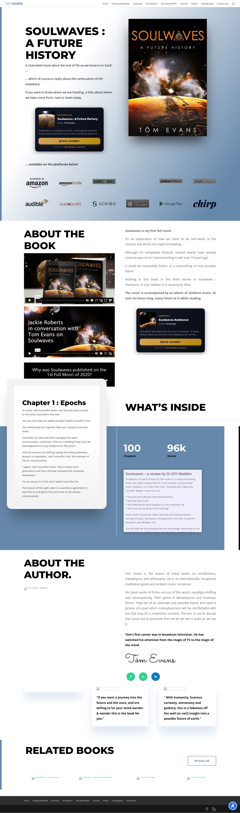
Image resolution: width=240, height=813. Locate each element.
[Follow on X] (143, 676)
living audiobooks (121, 3)
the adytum (151, 3)
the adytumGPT (168, 3)
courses (184, 3)
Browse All (202, 760)
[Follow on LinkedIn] (155, 676)
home (105, 3)
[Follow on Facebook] (131, 676)
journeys (137, 3)
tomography (207, 3)
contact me (222, 3)
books (194, 3)
